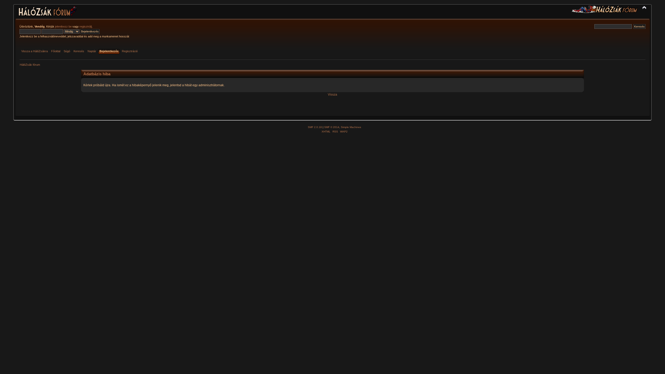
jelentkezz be (63, 26)
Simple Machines (351, 127)
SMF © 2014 (331, 127)
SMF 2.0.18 (315, 127)
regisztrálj (85, 26)
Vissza (332, 94)
